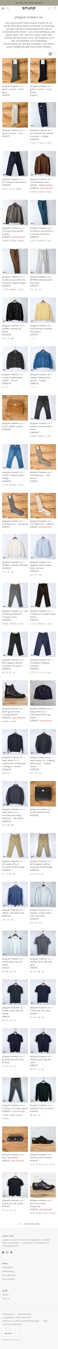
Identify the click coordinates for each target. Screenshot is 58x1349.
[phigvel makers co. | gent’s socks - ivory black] (43, 70)
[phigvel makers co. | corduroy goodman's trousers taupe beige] (15, 261)
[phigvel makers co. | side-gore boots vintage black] (15, 693)
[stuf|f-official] (29, 8)
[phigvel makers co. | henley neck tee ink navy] (43, 1041)
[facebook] (3, 1252)
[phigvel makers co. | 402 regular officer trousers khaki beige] (43, 845)
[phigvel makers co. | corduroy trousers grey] (15, 1090)
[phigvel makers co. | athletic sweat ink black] (15, 310)
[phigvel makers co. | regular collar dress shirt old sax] (43, 546)
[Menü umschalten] (3, 8)
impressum (8, 1314)
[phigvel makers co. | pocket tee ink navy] (15, 1041)
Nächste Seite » (33, 1224)
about (5, 1294)
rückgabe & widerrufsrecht (16, 1317)
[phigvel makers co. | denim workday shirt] (15, 894)
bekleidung (8, 1271)
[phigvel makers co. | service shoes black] (43, 1139)
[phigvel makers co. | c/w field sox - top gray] (15, 505)
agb (45, 1321)
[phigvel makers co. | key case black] (15, 1139)
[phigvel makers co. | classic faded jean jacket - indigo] (43, 359)
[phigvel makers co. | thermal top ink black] (43, 1090)
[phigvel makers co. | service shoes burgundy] (43, 1185)
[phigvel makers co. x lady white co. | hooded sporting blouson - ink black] (15, 794)
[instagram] (7, 1252)
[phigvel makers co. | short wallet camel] (15, 408)
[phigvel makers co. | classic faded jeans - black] (43, 408)
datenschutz (25, 1314)
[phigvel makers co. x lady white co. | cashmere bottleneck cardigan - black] (15, 742)
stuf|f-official (14, 1340)
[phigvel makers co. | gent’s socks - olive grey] (15, 70)
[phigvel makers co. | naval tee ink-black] (15, 1185)
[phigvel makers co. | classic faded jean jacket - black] (15, 359)
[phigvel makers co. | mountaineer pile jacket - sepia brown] (43, 163)
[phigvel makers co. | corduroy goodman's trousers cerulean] (43, 212)
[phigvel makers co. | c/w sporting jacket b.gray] (15, 212)
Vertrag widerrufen (12, 1324)
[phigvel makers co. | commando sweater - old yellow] (43, 310)
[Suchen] (9, 8)
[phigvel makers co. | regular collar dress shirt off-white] (43, 894)
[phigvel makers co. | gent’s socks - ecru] (15, 115)
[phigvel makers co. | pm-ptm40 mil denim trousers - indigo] (43, 115)
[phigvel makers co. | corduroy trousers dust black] (43, 595)
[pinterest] (11, 1252)
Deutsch (8, 1333)
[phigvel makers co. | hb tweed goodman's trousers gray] (15, 595)
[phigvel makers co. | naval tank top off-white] (15, 943)
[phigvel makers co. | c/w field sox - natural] (43, 505)
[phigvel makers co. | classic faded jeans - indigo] (15, 456)
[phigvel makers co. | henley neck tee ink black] (15, 992)
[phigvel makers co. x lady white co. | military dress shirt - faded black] (43, 742)
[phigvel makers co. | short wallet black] (43, 794)
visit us (6, 1298)
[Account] (49, 8)
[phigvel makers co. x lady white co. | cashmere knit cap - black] (43, 693)
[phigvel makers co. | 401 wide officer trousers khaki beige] (15, 845)
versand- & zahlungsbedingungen (21, 1321)
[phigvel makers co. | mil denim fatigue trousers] (43, 644)
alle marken (8, 1279)
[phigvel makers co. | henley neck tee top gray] (43, 943)
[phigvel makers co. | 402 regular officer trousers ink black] (15, 644)
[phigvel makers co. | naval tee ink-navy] (43, 992)
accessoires (9, 1275)
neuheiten (7, 1267)
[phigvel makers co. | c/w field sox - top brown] (43, 456)
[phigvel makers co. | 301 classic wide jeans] (15, 163)
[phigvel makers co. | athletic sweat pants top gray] (43, 261)
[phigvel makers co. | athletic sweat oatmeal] (15, 546)
